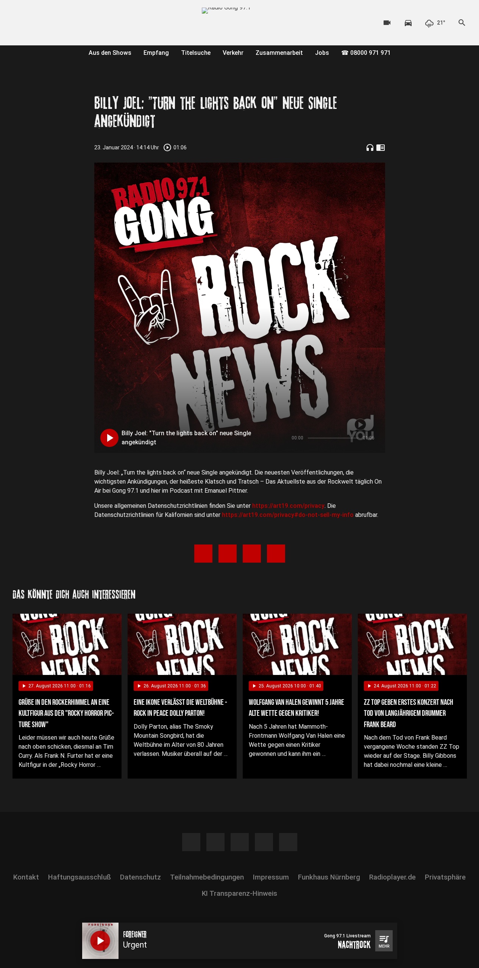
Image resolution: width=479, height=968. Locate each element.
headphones (369, 147)
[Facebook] (20, 22)
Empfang (156, 52)
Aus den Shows (110, 52)
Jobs (322, 52)
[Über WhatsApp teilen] (252, 553)
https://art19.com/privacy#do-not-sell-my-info (288, 514)
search (462, 22)
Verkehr (233, 52)
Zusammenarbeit (279, 52)
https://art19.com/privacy (288, 505)
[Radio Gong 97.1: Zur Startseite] (240, 23)
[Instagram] (35, 22)
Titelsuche (196, 52)
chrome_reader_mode (380, 147)
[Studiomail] (80, 22)
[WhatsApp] (65, 22)
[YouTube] (50, 22)
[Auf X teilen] (227, 553)
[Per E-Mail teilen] (276, 553)
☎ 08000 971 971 (366, 52)
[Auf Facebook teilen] (203, 553)
